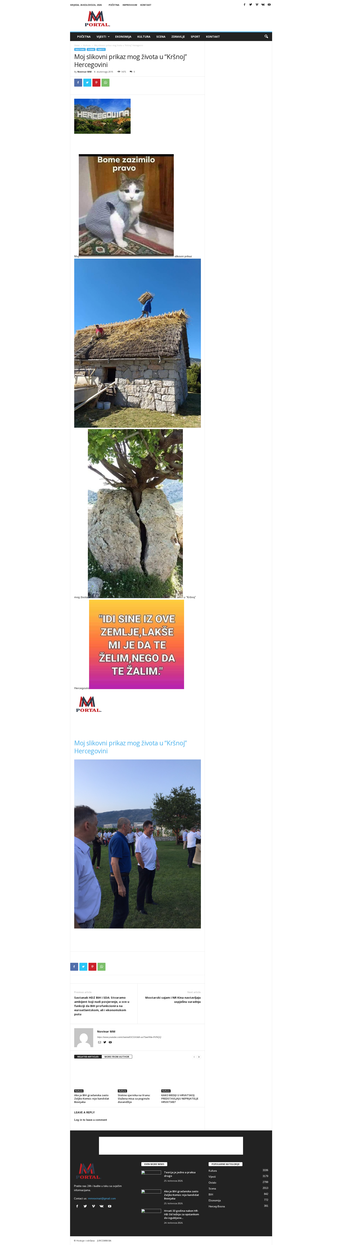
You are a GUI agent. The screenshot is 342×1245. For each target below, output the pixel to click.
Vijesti (101, 36)
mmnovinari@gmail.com (102, 1198)
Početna (114, 4)
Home (77, 45)
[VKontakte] (263, 5)
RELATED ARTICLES (88, 1056)
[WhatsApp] (105, 83)
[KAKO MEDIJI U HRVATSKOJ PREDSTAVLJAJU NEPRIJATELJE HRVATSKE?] (181, 1077)
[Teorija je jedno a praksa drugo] (151, 1177)
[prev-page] (194, 1057)
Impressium (130, 4)
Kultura (143, 36)
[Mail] (100, 1042)
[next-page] (199, 1057)
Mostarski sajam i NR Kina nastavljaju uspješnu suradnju (173, 999)
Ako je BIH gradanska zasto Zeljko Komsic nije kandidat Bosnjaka (91, 1098)
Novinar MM (84, 71)
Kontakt (145, 4)
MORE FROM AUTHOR (116, 1056)
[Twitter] (250, 5)
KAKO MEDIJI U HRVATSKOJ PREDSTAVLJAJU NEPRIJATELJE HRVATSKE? (179, 1098)
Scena (160, 36)
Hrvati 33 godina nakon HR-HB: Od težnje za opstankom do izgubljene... (181, 1214)
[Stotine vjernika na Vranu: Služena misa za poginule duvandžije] (137, 1077)
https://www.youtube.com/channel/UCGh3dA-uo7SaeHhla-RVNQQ (129, 1037)
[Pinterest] (96, 83)
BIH (211, 1194)
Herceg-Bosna (217, 1206)
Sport (195, 36)
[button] (266, 36)
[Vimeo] (257, 5)
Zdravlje (178, 36)
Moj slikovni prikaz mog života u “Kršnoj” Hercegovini (130, 747)
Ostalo (212, 1182)
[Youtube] (269, 5)
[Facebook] (244, 5)
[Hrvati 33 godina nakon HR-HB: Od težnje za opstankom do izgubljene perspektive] (151, 1216)
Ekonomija (123, 36)
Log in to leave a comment (90, 1119)
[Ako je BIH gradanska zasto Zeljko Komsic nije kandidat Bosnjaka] (94, 1077)
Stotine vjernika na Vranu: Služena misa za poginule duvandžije (134, 1098)
